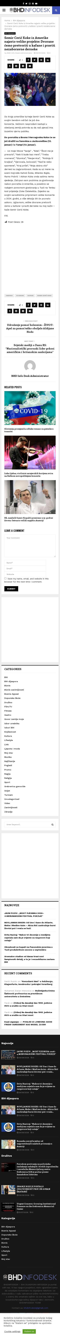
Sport (7, 782)
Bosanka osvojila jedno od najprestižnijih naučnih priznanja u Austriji (34, 1144)
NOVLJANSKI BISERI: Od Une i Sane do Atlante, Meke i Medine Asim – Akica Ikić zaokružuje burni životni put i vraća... (37, 1069)
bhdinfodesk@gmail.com (36, 1308)
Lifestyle (8, 740)
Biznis (7, 685)
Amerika (9, 295)
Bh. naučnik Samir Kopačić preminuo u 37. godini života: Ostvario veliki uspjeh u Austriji (28, 519)
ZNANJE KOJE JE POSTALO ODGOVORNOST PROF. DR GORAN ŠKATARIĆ (33, 1189)
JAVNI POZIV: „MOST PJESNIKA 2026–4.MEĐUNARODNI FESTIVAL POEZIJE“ (36, 1052)
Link (6, 744)
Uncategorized (11, 799)
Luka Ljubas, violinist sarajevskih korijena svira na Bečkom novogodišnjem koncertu (28, 474)
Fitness (8, 711)
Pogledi (8, 765)
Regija (7, 774)
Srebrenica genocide (14, 786)
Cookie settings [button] (12, 1331)
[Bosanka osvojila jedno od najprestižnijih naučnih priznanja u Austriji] (8, 1144)
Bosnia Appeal (11, 694)
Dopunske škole (12, 698)
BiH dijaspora (10, 33)
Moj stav (8, 753)
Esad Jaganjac (11, 1022)
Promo (7, 770)
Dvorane (20, 295)
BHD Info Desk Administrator (19, 53)
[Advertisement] (30, 256)
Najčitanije (9, 761)
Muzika (8, 757)
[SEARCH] (52, 824)
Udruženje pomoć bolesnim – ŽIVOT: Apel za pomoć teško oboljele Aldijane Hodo (30, 328)
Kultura (8, 736)
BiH (6, 677)
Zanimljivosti (10, 807)
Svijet (7, 791)
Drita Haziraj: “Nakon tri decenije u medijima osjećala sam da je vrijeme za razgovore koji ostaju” (27, 938)
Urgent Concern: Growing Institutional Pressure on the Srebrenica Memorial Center (36, 1206)
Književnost (10, 732)
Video (7, 803)
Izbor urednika (11, 723)
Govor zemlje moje (14, 719)
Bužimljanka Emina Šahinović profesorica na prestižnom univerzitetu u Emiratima (29, 993)
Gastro (7, 715)
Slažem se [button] (29, 1331)
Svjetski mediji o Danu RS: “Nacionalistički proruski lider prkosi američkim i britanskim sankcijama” (30, 348)
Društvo (8, 702)
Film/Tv (8, 706)
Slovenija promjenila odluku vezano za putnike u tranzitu (28, 430)
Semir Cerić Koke (44, 295)
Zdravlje (8, 812)
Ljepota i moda (12, 749)
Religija (8, 778)
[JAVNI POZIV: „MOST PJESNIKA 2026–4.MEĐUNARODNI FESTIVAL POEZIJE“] (8, 1054)
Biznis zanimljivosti (14, 690)
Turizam (8, 795)
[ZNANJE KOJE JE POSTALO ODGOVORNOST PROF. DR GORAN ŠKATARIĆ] (8, 1189)
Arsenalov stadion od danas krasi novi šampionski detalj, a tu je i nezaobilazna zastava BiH (29, 959)
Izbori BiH (9, 727)
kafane (30, 295)
